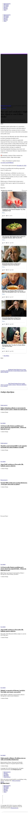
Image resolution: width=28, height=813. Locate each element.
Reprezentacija (7, 772)
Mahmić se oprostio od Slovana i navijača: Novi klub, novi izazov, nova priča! (13, 691)
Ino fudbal (8, 105)
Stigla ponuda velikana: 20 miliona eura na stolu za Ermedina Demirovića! (13, 758)
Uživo (5, 791)
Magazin (6, 773)
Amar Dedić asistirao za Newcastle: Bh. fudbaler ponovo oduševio (12, 465)
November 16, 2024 (21, 165)
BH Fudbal (6, 775)
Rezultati (6, 790)
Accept (2, 781)
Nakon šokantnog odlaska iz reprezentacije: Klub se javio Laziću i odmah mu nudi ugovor (14, 408)
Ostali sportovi (7, 777)
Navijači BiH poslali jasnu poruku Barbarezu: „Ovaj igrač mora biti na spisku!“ (14, 483)
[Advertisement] (14, 40)
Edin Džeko (6, 355)
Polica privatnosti (16, 780)
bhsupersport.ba (14, 807)
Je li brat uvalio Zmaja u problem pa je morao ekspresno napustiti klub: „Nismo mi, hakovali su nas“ (13, 427)
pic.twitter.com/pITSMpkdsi (7, 162)
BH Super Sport (5, 12)
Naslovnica (3, 105)
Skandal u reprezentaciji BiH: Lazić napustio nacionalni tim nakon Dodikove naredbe (14, 446)
